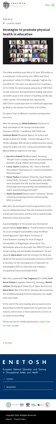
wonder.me (46, 311)
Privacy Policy (20, 419)
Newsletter (11, 387)
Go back (8, 342)
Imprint (9, 419)
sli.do (24, 146)
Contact (9, 379)
